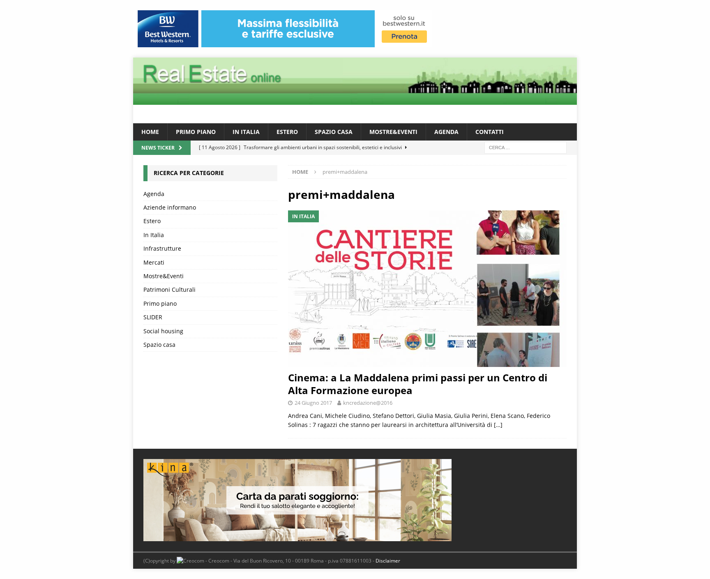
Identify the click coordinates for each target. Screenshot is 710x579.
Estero (287, 132)
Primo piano (196, 132)
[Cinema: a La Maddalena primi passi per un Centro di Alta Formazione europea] (427, 288)
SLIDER (152, 317)
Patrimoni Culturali (169, 289)
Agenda (446, 132)
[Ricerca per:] (525, 147)
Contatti (489, 132)
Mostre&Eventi (393, 132)
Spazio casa (334, 132)
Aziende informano (169, 207)
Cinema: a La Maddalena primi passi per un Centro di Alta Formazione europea (417, 384)
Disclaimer (388, 560)
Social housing (163, 331)
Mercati (153, 262)
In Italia (246, 132)
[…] (498, 425)
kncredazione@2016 (367, 402)
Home (150, 132)
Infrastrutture (162, 248)
